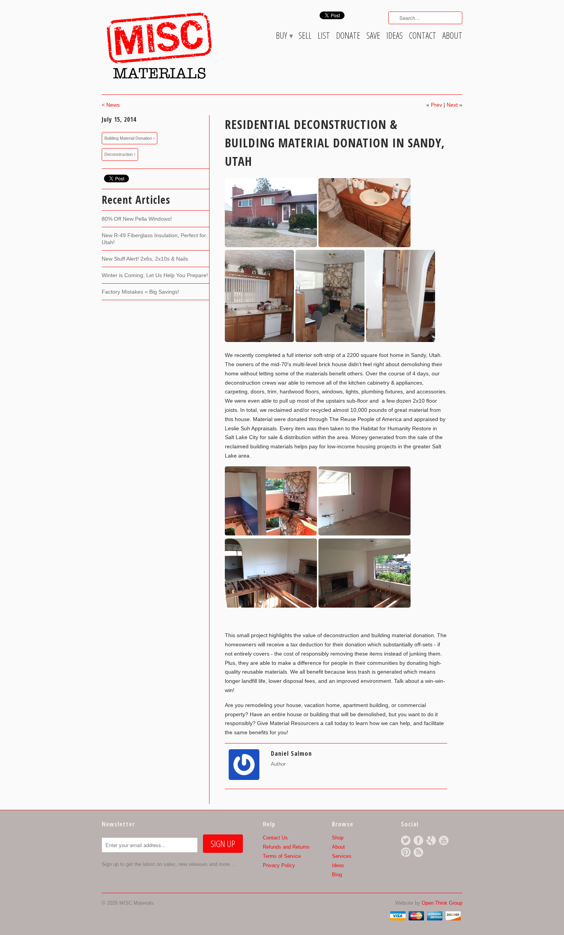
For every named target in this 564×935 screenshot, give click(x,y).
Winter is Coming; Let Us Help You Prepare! (155, 275)
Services (341, 856)
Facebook (418, 840)
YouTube (444, 840)
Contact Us (275, 838)
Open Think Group (442, 903)
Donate (348, 36)
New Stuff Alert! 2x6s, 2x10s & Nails (145, 259)
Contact (422, 36)
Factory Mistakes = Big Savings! (140, 292)
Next (452, 105)
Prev (436, 105)
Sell (305, 36)
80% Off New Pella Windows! (137, 219)
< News (111, 105)
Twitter (406, 840)
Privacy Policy (279, 865)
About (452, 36)
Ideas (394, 36)
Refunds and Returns (286, 847)
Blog (337, 874)
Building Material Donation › (129, 138)
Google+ (431, 840)
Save (373, 36)
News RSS (418, 852)
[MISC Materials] (159, 45)
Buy (284, 36)
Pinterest (406, 852)
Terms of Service (282, 856)
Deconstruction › (119, 154)
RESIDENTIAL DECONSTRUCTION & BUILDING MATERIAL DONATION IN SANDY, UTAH (335, 142)
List (324, 36)
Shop (337, 838)
